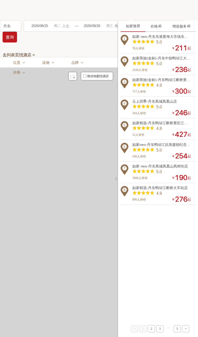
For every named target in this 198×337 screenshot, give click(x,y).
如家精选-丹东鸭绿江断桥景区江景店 (161, 123)
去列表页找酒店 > (19, 55)
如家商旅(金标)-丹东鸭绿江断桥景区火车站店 (161, 80)
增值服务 (181, 26)
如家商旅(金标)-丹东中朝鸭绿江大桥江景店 (161, 58)
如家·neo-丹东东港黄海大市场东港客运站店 (161, 36)
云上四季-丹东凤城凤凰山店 (154, 101)
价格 (156, 26)
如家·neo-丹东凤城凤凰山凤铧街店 (160, 166)
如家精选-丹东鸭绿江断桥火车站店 (160, 188)
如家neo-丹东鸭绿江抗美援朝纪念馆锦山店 (161, 144)
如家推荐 (133, 26)
